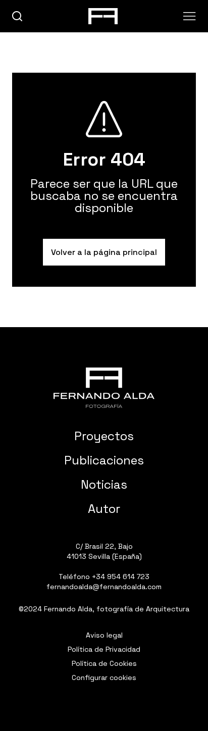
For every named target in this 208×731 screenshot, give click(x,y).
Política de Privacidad (104, 649)
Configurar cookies (104, 677)
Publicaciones (104, 460)
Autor (104, 508)
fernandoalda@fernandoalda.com (104, 586)
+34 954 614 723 (120, 576)
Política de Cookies (104, 663)
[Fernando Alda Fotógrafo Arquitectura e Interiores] (104, 388)
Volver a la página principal (104, 252)
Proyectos (104, 436)
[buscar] (17, 16)
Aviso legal (104, 635)
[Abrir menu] (189, 16)
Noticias (104, 484)
